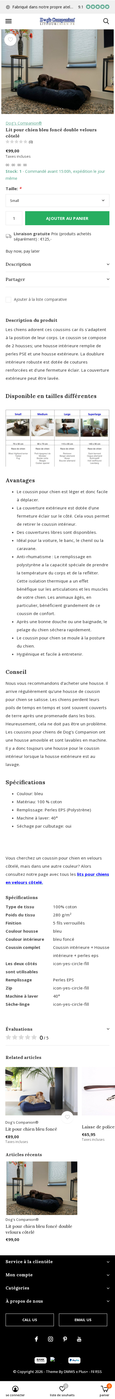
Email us (83, 1319)
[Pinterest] (65, 1339)
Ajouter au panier (67, 218)
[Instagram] (50, 1339)
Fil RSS (96, 1371)
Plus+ (83, 1371)
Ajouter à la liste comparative (40, 299)
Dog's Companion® (24, 123)
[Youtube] (79, 1339)
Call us (29, 1319)
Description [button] (18, 264)
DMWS (69, 1371)
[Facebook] (36, 1339)
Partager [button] (15, 279)
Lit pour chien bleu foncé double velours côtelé (39, 1229)
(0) (31, 141)
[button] (8, 21)
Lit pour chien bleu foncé (31, 1129)
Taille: (13, 188)
